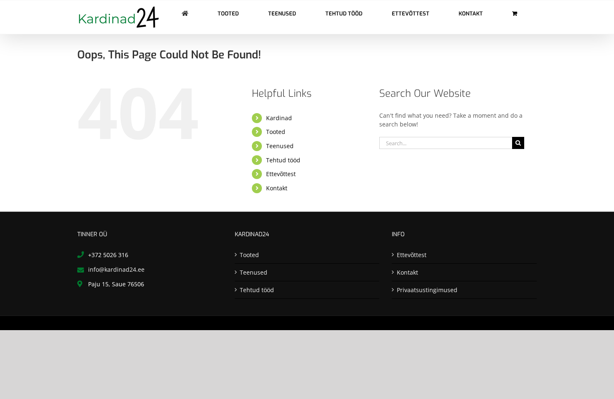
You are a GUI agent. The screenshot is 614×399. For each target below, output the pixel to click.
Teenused (280, 146)
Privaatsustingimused (427, 290)
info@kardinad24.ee (116, 269)
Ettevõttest (281, 174)
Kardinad (279, 118)
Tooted (275, 132)
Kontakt (276, 188)
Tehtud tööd (283, 160)
